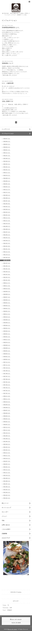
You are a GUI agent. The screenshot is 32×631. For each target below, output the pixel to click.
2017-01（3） (6, 393)
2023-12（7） (6, 189)
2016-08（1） (6, 407)
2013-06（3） (6, 486)
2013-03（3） (6, 495)
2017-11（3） (6, 365)
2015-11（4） (6, 430)
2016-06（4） (6, 413)
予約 (3, 520)
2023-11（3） (6, 192)
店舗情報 (4, 533)
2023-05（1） (6, 206)
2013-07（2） (6, 484)
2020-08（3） (6, 294)
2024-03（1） (6, 186)
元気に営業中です (7, 101)
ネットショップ (6, 507)
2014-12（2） (6, 452)
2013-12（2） (6, 469)
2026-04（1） (6, 147)
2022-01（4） (6, 249)
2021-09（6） (6, 257)
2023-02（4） (6, 215)
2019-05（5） (6, 328)
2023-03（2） (6, 212)
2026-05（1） (6, 144)
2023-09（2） (6, 195)
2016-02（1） (6, 421)
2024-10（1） (6, 175)
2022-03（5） (6, 243)
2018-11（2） (6, 339)
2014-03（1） (6, 464)
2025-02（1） (6, 167)
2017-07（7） (6, 376)
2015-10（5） (6, 433)
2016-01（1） (6, 424)
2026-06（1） (6, 141)
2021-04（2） (6, 271)
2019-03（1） (6, 334)
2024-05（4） (6, 184)
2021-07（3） (6, 263)
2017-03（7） (6, 387)
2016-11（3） (6, 399)
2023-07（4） (6, 200)
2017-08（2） (6, 373)
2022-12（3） (6, 217)
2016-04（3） (6, 416)
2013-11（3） (6, 472)
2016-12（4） (6, 396)
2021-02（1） (6, 277)
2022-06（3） (6, 234)
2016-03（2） (6, 418)
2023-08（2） (6, 198)
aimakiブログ (6, 538)
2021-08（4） (6, 260)
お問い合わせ (6, 525)
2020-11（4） (6, 285)
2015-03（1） (6, 447)
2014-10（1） (6, 458)
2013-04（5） (6, 492)
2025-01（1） (6, 169)
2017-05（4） (6, 382)
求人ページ (5, 503)
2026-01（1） (6, 150)
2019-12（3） (6, 314)
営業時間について (7, 63)
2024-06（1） (6, 181)
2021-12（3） (6, 251)
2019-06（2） (6, 325)
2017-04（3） (6, 384)
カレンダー (5, 512)
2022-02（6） (6, 246)
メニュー (4, 516)
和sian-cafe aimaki (12, 629)
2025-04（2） (6, 161)
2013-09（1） (6, 478)
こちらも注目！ (6, 529)
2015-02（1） (6, 450)
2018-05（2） (6, 350)
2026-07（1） (6, 138)
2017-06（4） (6, 379)
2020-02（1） (6, 308)
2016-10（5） (6, 401)
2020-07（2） (6, 297)
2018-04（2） (6, 353)
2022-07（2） (6, 232)
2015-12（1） (6, 427)
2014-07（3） (6, 461)
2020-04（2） (6, 305)
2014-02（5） (6, 467)
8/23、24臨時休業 (8, 83)
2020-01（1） (6, 311)
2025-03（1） (6, 164)
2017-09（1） (6, 370)
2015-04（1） (6, 444)
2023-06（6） (6, 203)
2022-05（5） (6, 237)
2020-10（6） (6, 288)
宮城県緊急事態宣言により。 (11, 27)
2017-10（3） (6, 367)
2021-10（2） (6, 254)
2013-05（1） (6, 489)
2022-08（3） (6, 229)
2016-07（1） (6, 410)
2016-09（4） (6, 404)
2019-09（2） (6, 319)
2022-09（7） (6, 226)
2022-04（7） (6, 240)
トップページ (6, 129)
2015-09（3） (6, 435)
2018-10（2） (6, 342)
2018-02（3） (6, 356)
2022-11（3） (6, 220)
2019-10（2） (6, 317)
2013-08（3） (6, 481)
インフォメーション (8, 133)
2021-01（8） (6, 280)
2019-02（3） (6, 336)
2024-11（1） (6, 172)
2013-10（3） (6, 475)
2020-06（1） (6, 300)
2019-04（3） (6, 331)
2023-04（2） (6, 209)
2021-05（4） (6, 268)
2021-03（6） (6, 274)
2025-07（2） (6, 155)
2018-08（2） (6, 348)
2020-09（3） (6, 291)
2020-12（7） (6, 283)
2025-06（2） (6, 158)
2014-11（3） (6, 455)
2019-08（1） (6, 322)
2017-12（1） (6, 362)
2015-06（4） (6, 441)
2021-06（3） (6, 266)
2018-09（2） (6, 345)
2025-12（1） (6, 152)
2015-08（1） (6, 438)
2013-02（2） (6, 498)
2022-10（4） (6, 223)
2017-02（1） (6, 390)
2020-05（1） (6, 302)
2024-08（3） (6, 178)
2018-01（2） (6, 359)
